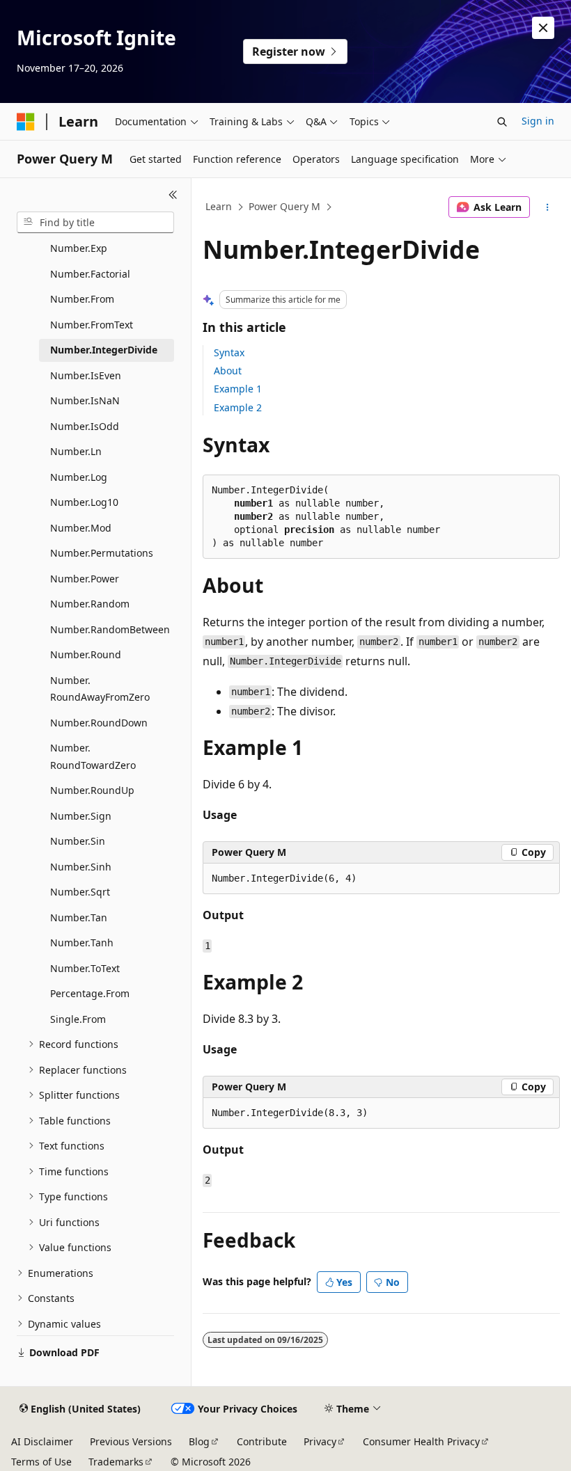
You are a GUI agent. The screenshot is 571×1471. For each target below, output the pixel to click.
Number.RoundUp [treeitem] (92, 790)
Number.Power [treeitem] (84, 578)
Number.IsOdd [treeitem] (84, 426)
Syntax (229, 352)
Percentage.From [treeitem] (90, 993)
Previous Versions (131, 1441)
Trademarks (115, 1461)
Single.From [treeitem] (78, 1019)
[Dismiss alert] (543, 28)
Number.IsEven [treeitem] (85, 375)
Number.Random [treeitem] (90, 603)
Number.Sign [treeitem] (80, 815)
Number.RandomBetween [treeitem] (110, 629)
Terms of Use (41, 1461)
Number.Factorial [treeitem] (90, 273)
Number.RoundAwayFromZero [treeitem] (100, 689)
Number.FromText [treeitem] (91, 324)
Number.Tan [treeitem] (78, 917)
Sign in (538, 120)
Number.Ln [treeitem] (76, 451)
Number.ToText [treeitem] (85, 968)
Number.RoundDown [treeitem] (99, 722)
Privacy (320, 1441)
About (228, 370)
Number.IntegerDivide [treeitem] (103, 349)
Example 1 (238, 388)
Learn (218, 206)
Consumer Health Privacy (421, 1441)
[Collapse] (173, 195)
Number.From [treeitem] (82, 298)
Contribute (262, 1441)
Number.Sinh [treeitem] (80, 866)
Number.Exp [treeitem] (78, 248)
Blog (199, 1441)
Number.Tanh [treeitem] (82, 942)
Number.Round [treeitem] (85, 654)
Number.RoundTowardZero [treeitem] (93, 756)
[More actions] (547, 207)
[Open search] (502, 121)
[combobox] (95, 223)
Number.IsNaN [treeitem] (85, 400)
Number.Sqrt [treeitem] (80, 891)
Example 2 (238, 407)
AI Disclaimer (42, 1441)
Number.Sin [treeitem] (77, 841)
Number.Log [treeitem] (78, 477)
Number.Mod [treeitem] (80, 527)
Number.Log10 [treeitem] (84, 502)
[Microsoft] (26, 122)
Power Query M (284, 206)
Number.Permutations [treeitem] (101, 552)
